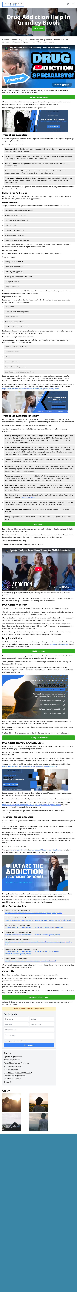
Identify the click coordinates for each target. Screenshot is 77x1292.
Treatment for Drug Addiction (14, 1076)
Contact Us (8, 1082)
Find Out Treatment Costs (38, 97)
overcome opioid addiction (59, 644)
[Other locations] (68, 4)
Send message (29, 1045)
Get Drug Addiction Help (38, 738)
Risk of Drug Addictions (12, 1060)
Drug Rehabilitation (11, 1069)
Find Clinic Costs (38, 651)
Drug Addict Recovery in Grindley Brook (18, 1072)
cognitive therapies (28, 497)
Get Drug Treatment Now (38, 997)
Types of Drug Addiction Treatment (16, 1063)
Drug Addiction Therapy (12, 1066)
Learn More (38, 524)
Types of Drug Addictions (13, 1057)
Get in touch (38, 28)
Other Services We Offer (12, 1079)
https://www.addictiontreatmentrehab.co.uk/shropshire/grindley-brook (30, 961)
